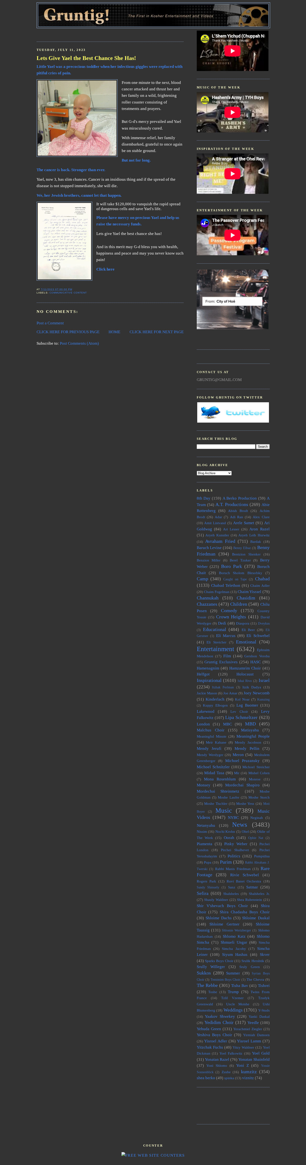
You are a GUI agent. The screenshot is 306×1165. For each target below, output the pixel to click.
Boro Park (231, 566)
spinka (229, 1078)
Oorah (229, 837)
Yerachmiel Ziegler (247, 1029)
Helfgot (203, 674)
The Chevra (255, 979)
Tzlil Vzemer (232, 998)
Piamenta (204, 844)
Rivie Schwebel (244, 875)
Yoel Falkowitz (230, 1053)
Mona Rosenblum (220, 779)
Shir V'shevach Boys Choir (222, 906)
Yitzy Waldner (243, 1047)
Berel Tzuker (240, 560)
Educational (214, 629)
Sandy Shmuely (208, 887)
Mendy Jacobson (248, 742)
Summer (233, 973)
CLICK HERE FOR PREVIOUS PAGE (68, 332)
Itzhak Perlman (223, 687)
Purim (226, 862)
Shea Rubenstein (249, 900)
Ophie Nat (255, 838)
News (239, 824)
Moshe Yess (245, 803)
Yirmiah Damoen (256, 1035)
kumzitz (249, 1071)
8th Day (204, 498)
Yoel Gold (261, 1053)
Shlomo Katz (234, 936)
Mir (236, 773)
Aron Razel (259, 529)
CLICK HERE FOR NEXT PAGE (157, 332)
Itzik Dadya (251, 687)
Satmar (252, 887)
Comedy (229, 610)
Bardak (255, 541)
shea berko (206, 1078)
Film (227, 656)
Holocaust (245, 674)
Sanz (231, 887)
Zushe (226, 1072)
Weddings (233, 1010)
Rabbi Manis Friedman (233, 869)
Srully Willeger (211, 966)
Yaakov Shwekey (220, 1016)
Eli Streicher (216, 642)
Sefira (202, 893)
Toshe (212, 992)
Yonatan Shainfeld (253, 1059)
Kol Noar (242, 699)
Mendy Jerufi (209, 748)
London (203, 724)
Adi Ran (236, 517)
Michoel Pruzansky (242, 760)
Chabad (262, 578)
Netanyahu (206, 825)
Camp (202, 578)
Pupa (207, 862)
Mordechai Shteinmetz (218, 791)
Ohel (245, 831)
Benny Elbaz (242, 548)
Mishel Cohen (259, 773)
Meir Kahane (216, 742)
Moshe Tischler (215, 803)
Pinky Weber (235, 844)
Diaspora (242, 623)
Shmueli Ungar (234, 942)
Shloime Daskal (255, 918)
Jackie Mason (207, 693)
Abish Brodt (238, 511)
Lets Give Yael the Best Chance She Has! (86, 58)
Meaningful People (253, 736)
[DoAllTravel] (232, 328)
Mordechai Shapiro (242, 785)
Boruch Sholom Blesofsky (240, 573)
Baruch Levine (209, 547)
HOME (114, 332)
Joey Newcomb (256, 693)
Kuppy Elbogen (215, 705)
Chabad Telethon (225, 585)
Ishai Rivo (245, 681)
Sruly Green (249, 967)
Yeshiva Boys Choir (214, 1035)
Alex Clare (261, 517)
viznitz (248, 1078)
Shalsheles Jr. (259, 894)
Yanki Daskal (259, 1016)
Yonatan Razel (217, 1059)
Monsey (203, 785)
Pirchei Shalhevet (235, 850)
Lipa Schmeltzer (241, 717)
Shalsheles (231, 894)
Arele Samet (243, 523)
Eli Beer (248, 630)
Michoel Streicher (255, 767)
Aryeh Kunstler (217, 535)
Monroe (255, 779)
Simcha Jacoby (234, 949)
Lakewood (205, 711)
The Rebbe (207, 985)
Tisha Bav (239, 985)
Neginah (256, 818)
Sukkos (204, 972)
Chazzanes (207, 604)
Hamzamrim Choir (245, 668)
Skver (265, 954)
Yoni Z (242, 1065)
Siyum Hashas (235, 954)
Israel (264, 680)
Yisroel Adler (215, 1041)
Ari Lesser (231, 529)
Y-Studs (264, 1010)
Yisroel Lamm (249, 1041)
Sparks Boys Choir (219, 961)
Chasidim (246, 597)
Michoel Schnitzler (213, 767)
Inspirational (209, 680)
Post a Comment (50, 323)
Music (223, 810)
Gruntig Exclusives (221, 662)
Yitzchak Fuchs (210, 1047)
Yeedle (253, 1022)
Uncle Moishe (238, 1004)
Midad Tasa (214, 773)
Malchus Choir (210, 730)
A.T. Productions (231, 504)
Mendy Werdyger (210, 755)
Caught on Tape (235, 579)
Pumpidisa (262, 856)
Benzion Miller (209, 560)
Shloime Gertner (224, 924)
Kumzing (263, 699)
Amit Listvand (215, 523)
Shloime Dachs (219, 918)
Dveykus (264, 623)
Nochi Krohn (225, 831)
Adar (218, 517)
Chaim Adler (260, 585)
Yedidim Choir (219, 1022)
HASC (255, 662)
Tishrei (264, 985)
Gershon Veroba (256, 656)
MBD (250, 723)
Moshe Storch (258, 797)
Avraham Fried (220, 541)
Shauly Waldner (216, 900)
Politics (234, 856)
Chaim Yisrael (249, 591)
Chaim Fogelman (217, 592)
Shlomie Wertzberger (236, 930)
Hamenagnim (208, 668)
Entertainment (215, 649)
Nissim (202, 831)
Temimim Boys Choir (225, 979)
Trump (233, 992)
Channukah (208, 597)
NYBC (233, 817)
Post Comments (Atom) (79, 343)
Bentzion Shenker (246, 554)
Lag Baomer (247, 705)
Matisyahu (250, 730)
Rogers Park (206, 881)
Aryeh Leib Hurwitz (253, 535)
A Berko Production (240, 498)
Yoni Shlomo (216, 1065)
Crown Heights (231, 616)
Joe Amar (230, 693)
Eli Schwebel (257, 635)
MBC (227, 724)
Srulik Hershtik (252, 961)
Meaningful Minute (211, 736)
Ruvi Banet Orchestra (244, 881)
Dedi (222, 623)
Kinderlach (215, 699)
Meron (238, 754)
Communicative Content (68, 292)
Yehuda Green (209, 1029)
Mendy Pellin (247, 748)
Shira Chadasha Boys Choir (244, 912)
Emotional (246, 641)
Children (238, 604)
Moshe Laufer (228, 797)
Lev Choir (239, 711)
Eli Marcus (225, 635)
